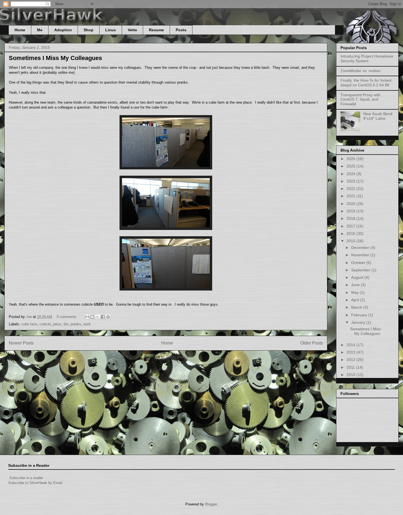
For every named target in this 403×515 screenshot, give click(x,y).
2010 (351, 374)
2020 (351, 203)
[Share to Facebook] (103, 317)
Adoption (63, 30)
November (360, 255)
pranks (75, 324)
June (356, 285)
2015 (351, 241)
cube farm (29, 324)
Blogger (211, 504)
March (357, 307)
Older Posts (311, 343)
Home (20, 30)
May (355, 292)
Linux (110, 30)
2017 (351, 226)
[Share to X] (97, 317)
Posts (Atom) (177, 357)
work (87, 324)
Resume (156, 30)
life (66, 324)
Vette (132, 30)
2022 (351, 188)
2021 (351, 196)
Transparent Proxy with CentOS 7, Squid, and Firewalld (360, 99)
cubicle (45, 324)
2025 (351, 166)
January (358, 322)
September (361, 270)
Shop (88, 30)
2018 (351, 218)
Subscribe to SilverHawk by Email (35, 483)
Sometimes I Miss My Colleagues (55, 58)
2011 (351, 367)
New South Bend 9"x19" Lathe (377, 116)
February (359, 315)
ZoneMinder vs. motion (360, 71)
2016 (351, 233)
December (360, 247)
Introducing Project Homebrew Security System (366, 58)
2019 (351, 211)
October (358, 262)
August (357, 277)
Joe (29, 317)
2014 (351, 345)
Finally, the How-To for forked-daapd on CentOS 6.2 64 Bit (366, 82)
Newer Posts (21, 343)
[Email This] (87, 317)
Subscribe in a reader (26, 478)
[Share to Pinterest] (108, 317)
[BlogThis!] (92, 317)
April (355, 300)
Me (39, 30)
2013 (351, 352)
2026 (351, 159)
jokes (57, 324)
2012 (351, 359)
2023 (351, 181)
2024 (351, 174)
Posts (181, 30)
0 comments (66, 317)
